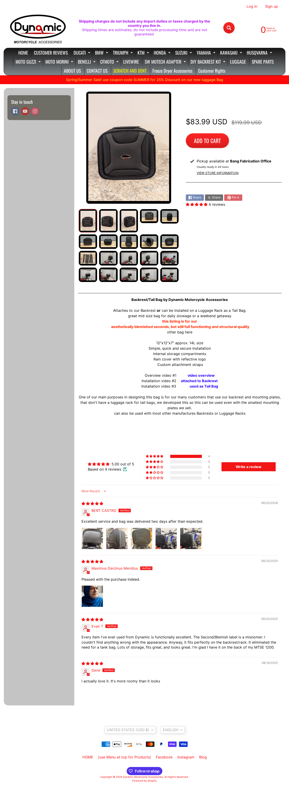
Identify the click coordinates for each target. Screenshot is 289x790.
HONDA (163, 53)
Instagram (185, 757)
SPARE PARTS (263, 61)
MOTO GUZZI (29, 62)
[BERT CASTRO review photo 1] (92, 538)
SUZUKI (184, 53)
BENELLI (87, 62)
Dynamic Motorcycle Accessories (143, 776)
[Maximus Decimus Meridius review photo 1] (92, 596)
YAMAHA (207, 53)
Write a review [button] (248, 466)
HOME (23, 52)
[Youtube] (25, 111)
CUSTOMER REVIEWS (51, 52)
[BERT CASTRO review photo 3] (141, 538)
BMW (102, 53)
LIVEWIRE (131, 61)
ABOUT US (72, 70)
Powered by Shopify (144, 780)
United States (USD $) (128, 730)
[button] (197, 204)
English (170, 730)
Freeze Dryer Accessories (172, 70)
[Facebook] (15, 111)
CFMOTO (110, 62)
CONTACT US (97, 70)
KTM (144, 53)
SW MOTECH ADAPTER (166, 62)
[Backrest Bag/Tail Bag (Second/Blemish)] (88, 220)
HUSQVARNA (260, 53)
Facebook (164, 757)
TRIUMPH (123, 53)
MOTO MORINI (59, 62)
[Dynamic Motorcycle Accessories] (37, 27)
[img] (92, 503)
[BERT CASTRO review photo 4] (166, 538)
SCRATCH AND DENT (130, 70)
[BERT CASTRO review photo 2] (117, 538)
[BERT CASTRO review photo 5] (191, 538)
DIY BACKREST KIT (208, 62)
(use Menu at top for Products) (124, 757)
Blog (203, 757)
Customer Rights (211, 70)
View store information (218, 173)
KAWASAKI (231, 53)
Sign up (271, 6)
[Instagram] (35, 111)
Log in (252, 6)
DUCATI (82, 53)
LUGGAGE (238, 61)
